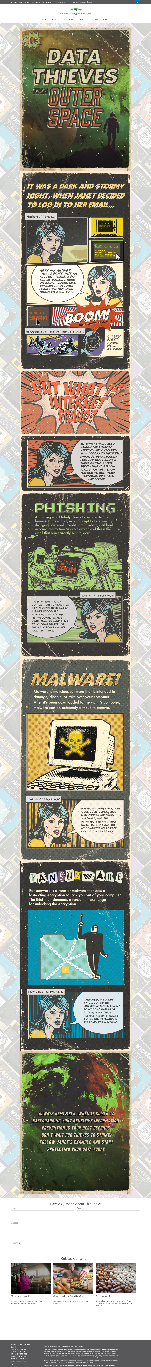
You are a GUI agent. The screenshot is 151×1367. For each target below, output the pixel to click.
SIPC (114, 1365)
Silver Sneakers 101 (21, 1296)
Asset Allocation (104, 1295)
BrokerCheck (82, 1346)
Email (79, 1208)
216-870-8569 (63, 2)
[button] (44, 19)
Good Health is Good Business (69, 1296)
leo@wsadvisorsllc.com (84, 2)
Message (14, 1223)
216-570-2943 (22, 1356)
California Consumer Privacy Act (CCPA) (99, 1360)
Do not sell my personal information (84, 1362)
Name (13, 1208)
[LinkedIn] (137, 2)
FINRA (111, 1365)
